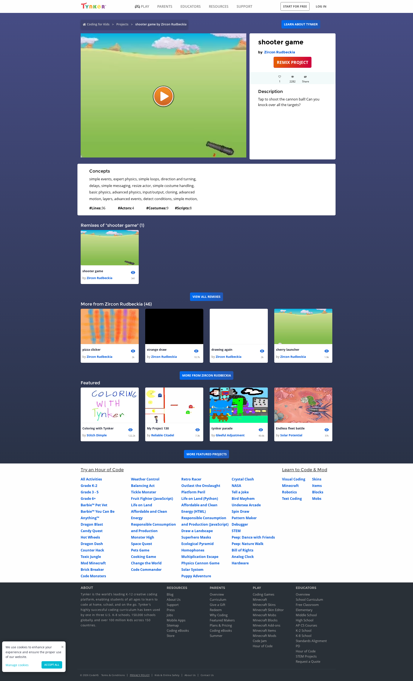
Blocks (317, 492)
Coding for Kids (98, 24)
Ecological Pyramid (197, 543)
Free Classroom (307, 604)
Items (317, 485)
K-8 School (303, 635)
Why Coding (219, 615)
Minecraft (290, 485)
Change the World (146, 563)
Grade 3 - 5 (90, 492)
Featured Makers (222, 620)
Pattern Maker (244, 518)
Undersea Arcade (246, 505)
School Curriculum (309, 599)
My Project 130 (158, 428)
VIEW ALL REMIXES (206, 297)
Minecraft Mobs (264, 615)
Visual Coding (293, 479)
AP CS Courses (306, 625)
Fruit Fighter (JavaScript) (152, 498)
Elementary (304, 610)
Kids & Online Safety (167, 675)
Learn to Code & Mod (304, 469)
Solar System (192, 569)
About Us (173, 599)
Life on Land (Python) (199, 498)
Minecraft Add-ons (266, 625)
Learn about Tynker (301, 24)
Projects (122, 24)
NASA (236, 485)
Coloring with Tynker (98, 428)
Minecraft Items (264, 630)
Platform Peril (193, 492)
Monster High (142, 537)
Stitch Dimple (97, 435)
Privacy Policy (140, 675)
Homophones (192, 550)
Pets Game (140, 550)
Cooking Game (143, 556)
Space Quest (141, 543)
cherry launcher (287, 349)
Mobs (316, 498)
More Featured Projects (206, 454)
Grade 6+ (88, 498)
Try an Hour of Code (102, 469)
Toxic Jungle (91, 556)
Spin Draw (240, 511)
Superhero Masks (196, 537)
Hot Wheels (90, 537)
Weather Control (145, 479)
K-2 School (303, 630)
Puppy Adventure (196, 576)
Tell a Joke (240, 492)
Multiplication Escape (199, 556)
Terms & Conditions (113, 675)
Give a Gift (217, 604)
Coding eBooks (178, 630)
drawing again (221, 349)
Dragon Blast (92, 524)
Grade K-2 (89, 485)
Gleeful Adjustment (230, 435)
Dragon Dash (92, 543)
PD (298, 646)
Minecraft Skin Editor (268, 610)
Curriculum (218, 599)
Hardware (240, 563)
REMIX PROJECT (292, 62)
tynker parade (222, 428)
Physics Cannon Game (200, 563)
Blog (170, 594)
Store (170, 635)
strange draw (156, 349)
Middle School (306, 615)
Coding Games (263, 594)
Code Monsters (93, 576)
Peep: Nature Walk (248, 543)
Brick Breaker (92, 569)
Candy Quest (92, 530)
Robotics (289, 492)
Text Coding (292, 498)
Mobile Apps (176, 620)
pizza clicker (91, 349)
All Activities (91, 479)
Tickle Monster (143, 492)
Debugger (240, 524)
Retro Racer (191, 479)
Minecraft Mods (264, 635)
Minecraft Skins (264, 604)
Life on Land (141, 505)
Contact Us (207, 675)
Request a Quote (308, 661)
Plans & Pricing (221, 625)
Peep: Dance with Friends (253, 537)
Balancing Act (143, 485)
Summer (216, 635)
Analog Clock (243, 556)
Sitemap (173, 625)
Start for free (295, 6)
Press (171, 610)
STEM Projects (306, 656)
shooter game (92, 271)
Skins (316, 479)
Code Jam (260, 641)
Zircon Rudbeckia (279, 52)
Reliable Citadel (162, 435)
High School (304, 620)
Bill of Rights (242, 550)
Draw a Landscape (197, 530)
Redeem (216, 610)
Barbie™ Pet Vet (94, 505)
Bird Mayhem (243, 498)
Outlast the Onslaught (200, 485)
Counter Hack (92, 550)
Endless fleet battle (290, 428)
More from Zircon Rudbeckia (206, 375)
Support (173, 604)
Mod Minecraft (93, 563)
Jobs (170, 615)
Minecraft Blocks (265, 620)
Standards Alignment (311, 641)
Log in (321, 6)
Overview (217, 594)
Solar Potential (291, 435)
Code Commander (146, 569)
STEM (236, 530)
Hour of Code (263, 646)
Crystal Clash (243, 479)
